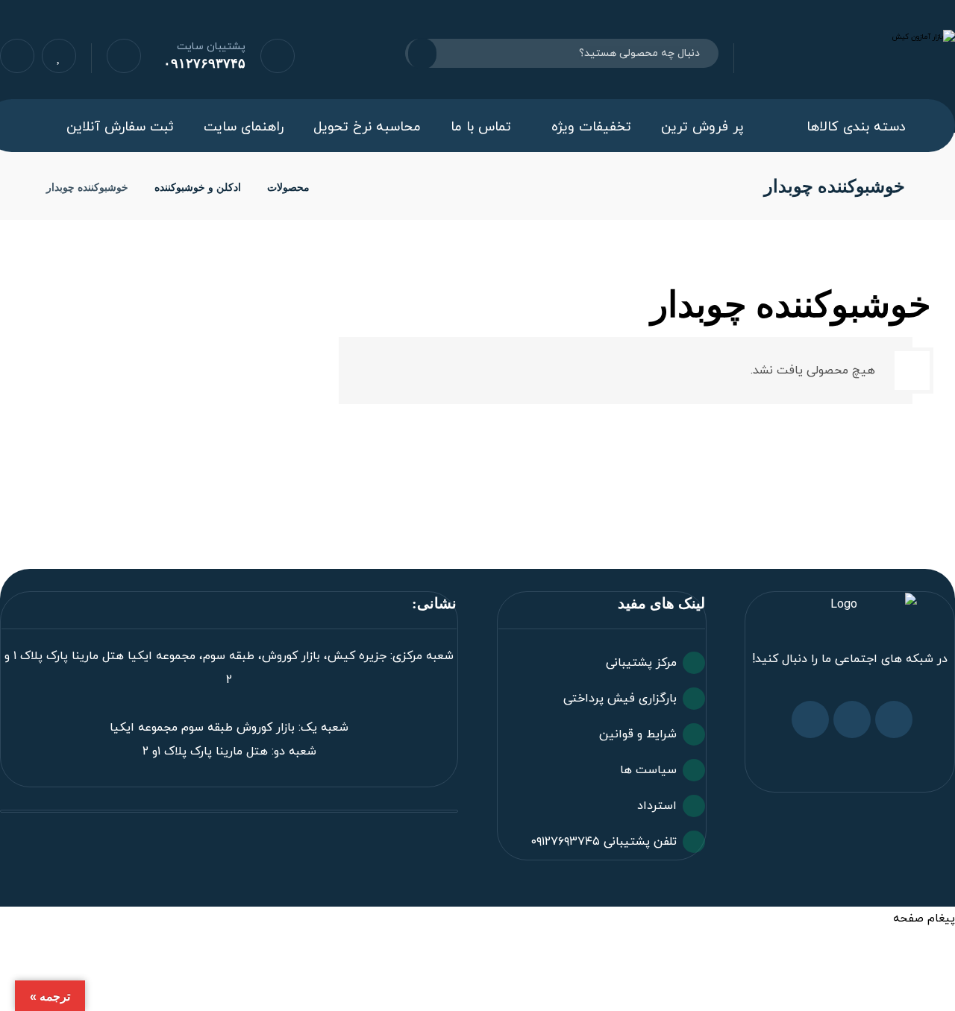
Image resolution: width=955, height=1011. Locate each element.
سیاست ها (648, 770)
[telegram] (810, 719)
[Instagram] (852, 719)
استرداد (657, 806)
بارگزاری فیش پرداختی (620, 698)
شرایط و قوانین (638, 734)
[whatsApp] (893, 719)
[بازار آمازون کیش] (340, 187)
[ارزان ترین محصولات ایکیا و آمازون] (852, 51)
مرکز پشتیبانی (641, 663)
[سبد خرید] (124, 55)
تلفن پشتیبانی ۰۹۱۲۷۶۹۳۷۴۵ (604, 842)
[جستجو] (431, 53)
